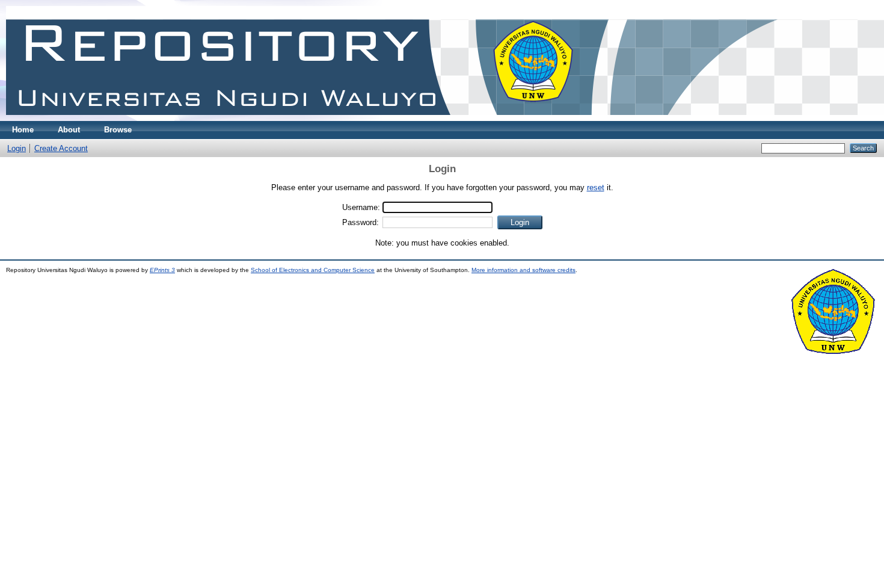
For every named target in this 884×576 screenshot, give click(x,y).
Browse (118, 129)
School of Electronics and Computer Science (313, 270)
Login (16, 148)
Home (23, 129)
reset (595, 187)
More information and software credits (523, 270)
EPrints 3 (162, 270)
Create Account (61, 148)
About (69, 129)
